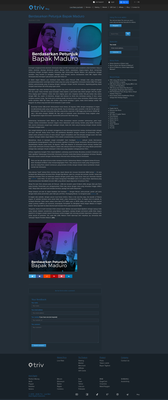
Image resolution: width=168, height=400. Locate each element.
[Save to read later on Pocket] (61, 276)
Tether (80, 384)
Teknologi (113, 122)
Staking (97, 7)
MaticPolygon (105, 386)
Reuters (79, 140)
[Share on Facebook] (39, 276)
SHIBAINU (125, 379)
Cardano (60, 389)
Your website (44, 317)
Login (112, 2)
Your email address (37, 310)
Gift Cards (82, 371)
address (93, 194)
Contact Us (135, 7)
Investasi (112, 112)
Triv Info (112, 128)
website (34, 178)
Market (104, 7)
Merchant (81, 366)
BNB (101, 379)
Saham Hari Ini (114, 120)
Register (115, 25)
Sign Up (125, 2)
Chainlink (103, 384)
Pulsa (102, 361)
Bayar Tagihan (105, 366)
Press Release (114, 116)
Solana (31, 389)
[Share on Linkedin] (68, 276)
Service (88, 7)
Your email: (113, 44)
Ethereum (60, 381)
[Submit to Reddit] (47, 276)
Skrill (30, 381)
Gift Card (113, 7)
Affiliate (121, 7)
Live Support (99, 2)
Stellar (59, 384)
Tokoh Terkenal (114, 124)
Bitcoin (59, 379)
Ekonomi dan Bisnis (115, 110)
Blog (128, 7)
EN (138, 2)
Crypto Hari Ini (114, 108)
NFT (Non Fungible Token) (117, 114)
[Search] (128, 34)
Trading (112, 126)
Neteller (32, 386)
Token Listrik (104, 363)
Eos (79, 379)
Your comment (36, 324)
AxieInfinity (125, 381)
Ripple (59, 386)
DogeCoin (103, 381)
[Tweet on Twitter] (32, 276)
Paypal (31, 384)
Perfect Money (34, 379)
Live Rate (60, 361)
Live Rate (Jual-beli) (76, 7)
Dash (80, 381)
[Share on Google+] (54, 276)
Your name (35, 302)
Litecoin (81, 386)
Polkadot (81, 389)
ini (95, 172)
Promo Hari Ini (114, 118)
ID (134, 2)
